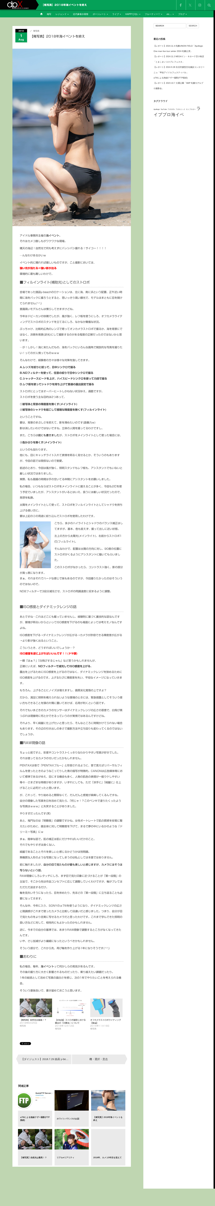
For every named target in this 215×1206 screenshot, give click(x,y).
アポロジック (180, 109)
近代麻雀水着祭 (80, 14)
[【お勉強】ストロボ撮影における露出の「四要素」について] (71, 1008)
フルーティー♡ (153, 14)
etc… (169, 14)
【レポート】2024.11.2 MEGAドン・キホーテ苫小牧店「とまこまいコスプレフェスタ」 (179, 59)
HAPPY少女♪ (132, 14)
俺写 (49, 14)
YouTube (164, 109)
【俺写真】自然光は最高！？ (33, 1020)
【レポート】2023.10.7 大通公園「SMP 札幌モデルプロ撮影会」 (178, 85)
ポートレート (99, 14)
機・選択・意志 (98, 1059)
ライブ (115, 14)
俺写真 (36, 31)
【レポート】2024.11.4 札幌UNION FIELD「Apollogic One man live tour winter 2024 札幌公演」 (178, 48)
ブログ (181, 14)
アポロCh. (171, 109)
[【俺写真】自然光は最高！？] (36, 1008)
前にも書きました (48, 435)
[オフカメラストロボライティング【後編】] (106, 1008)
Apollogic (157, 109)
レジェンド (61, 14)
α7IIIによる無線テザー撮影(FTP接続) (171, 78)
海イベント (52, 235)
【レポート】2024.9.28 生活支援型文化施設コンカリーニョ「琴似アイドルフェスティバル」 (179, 69)
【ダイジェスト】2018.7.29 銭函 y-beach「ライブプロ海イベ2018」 (46, 1059)
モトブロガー (191, 109)
